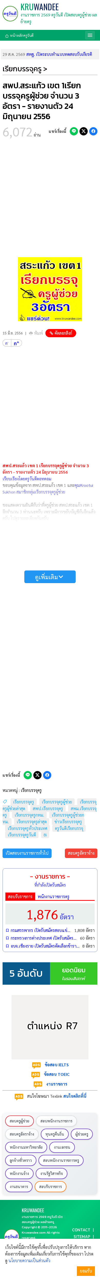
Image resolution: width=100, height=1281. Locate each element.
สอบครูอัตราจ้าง (81, 853)
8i (45, 834)
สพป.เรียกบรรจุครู (48, 808)
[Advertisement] (50, 199)
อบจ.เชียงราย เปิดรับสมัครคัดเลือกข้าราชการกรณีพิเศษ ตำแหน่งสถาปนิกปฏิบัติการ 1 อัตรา (45, 946)
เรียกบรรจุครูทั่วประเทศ (27, 828)
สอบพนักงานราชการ (56, 1121)
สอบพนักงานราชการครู (61, 1160)
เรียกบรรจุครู (31, 790)
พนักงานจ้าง (19, 1173)
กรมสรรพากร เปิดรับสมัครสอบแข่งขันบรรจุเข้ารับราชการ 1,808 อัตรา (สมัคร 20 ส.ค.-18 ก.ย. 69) (41, 930)
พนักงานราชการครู (53, 896)
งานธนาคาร (19, 1186)
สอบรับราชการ (20, 896)
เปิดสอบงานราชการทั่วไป (27, 853)
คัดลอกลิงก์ (63, 333)
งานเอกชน (62, 1147)
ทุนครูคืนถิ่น (54, 1134)
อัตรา (50, 913)
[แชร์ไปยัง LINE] (74, 131)
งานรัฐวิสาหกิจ (51, 1173)
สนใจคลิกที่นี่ (74, 1096)
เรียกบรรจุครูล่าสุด (32, 821)
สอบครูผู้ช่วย (19, 1121)
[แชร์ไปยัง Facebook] (93, 131)
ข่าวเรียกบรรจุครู (68, 821)
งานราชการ (56, 1084)
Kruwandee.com (34, 1232)
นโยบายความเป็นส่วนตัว (29, 1260)
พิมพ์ (38, 333)
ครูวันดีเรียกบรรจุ (69, 828)
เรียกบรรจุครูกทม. (29, 815)
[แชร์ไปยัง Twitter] (83, 131)
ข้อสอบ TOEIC (56, 1074)
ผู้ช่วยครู (81, 1134)
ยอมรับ (86, 1271)
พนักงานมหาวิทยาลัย (26, 1147)
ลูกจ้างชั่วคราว (21, 1160)
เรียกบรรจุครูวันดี (22, 834)
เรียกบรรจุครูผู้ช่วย (57, 801)
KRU (40, 7)
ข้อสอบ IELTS (57, 1064)
